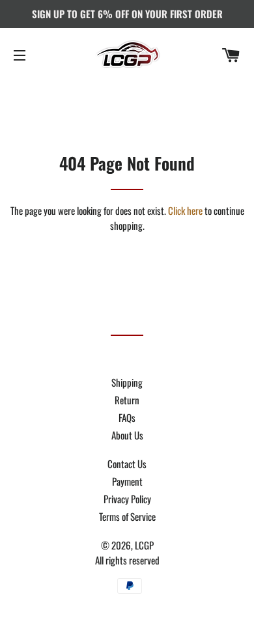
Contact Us (127, 463)
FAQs (127, 417)
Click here (185, 210)
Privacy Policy (127, 499)
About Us (127, 435)
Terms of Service (127, 516)
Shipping (127, 382)
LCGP (144, 545)
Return (127, 400)
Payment (127, 481)
